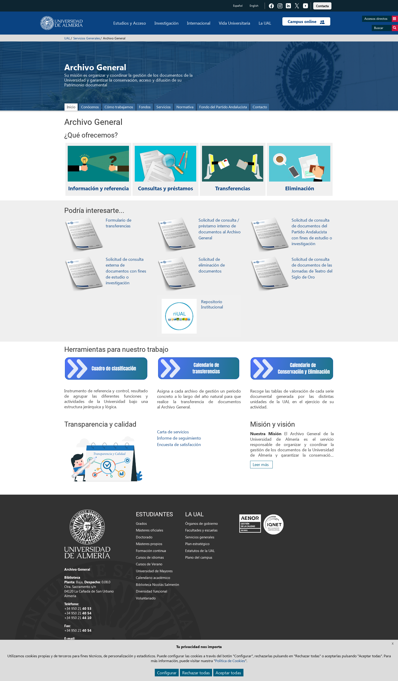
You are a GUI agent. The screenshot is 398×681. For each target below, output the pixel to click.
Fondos (145, 106)
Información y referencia (98, 188)
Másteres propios (149, 543)
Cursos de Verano (149, 564)
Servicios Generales (86, 38)
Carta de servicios (173, 431)
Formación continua (151, 550)
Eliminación (299, 188)
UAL (67, 38)
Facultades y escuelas (201, 530)
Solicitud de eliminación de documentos (212, 265)
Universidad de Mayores (154, 571)
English (254, 5)
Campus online (303, 21)
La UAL (265, 23)
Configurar (166, 672)
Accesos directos (375, 18)
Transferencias (232, 188)
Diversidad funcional (151, 591)
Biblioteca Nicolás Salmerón (157, 584)
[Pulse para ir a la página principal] (61, 23)
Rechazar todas (196, 672)
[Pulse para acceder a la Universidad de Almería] (87, 533)
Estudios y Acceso (129, 23)
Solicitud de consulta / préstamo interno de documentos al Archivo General (220, 229)
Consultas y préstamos (165, 188)
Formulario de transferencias (118, 223)
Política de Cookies (230, 660)
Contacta (322, 6)
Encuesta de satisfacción (179, 444)
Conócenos (90, 106)
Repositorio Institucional (212, 304)
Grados (141, 523)
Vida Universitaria (234, 23)
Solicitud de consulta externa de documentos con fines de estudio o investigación (126, 271)
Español (238, 5)
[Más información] (179, 316)
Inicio (71, 106)
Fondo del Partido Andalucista (223, 106)
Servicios (163, 106)
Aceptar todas (228, 672)
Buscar (378, 28)
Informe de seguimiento (179, 438)
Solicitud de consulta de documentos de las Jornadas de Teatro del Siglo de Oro (312, 268)
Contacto (260, 106)
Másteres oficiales (149, 530)
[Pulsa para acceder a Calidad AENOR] (261, 524)
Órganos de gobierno (201, 523)
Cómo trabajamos (119, 106)
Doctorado (144, 537)
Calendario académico (153, 577)
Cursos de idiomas (150, 557)
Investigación (167, 23)
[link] (322, 5)
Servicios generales (199, 537)
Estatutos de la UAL (200, 550)
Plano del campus (198, 557)
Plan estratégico (197, 543)
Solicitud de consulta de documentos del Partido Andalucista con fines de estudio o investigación (312, 232)
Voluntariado (146, 598)
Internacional (198, 23)
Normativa (184, 106)
